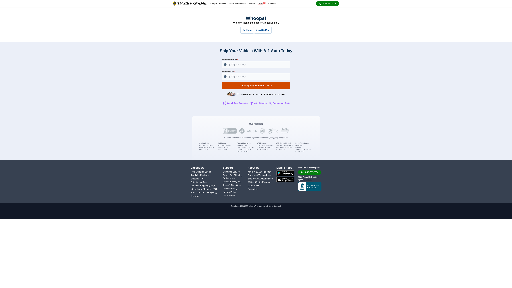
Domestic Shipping (200, 186)
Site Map (195, 196)
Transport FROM (230, 60)
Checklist (272, 3)
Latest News (253, 186)
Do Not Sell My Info (232, 182)
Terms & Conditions (232, 185)
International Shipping (201, 189)
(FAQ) (212, 186)
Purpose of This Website (259, 175)
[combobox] (256, 64)
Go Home (247, 30)
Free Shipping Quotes (201, 172)
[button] (327, 3)
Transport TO (228, 72)
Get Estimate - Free (256, 85)
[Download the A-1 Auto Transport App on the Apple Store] (285, 179)
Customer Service (231, 172)
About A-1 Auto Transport (259, 172)
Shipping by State (199, 182)
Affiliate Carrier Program (259, 182)
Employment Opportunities (260, 179)
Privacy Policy (229, 192)
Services (217, 3)
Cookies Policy (230, 188)
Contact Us (253, 189)
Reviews (237, 3)
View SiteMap (262, 30)
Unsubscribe (229, 195)
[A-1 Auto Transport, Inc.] (190, 3)
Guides (252, 3)
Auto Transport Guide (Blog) (204, 192)
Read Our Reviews (200, 175)
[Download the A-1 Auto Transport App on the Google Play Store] (285, 173)
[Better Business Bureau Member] (309, 186)
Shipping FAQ (197, 179)
